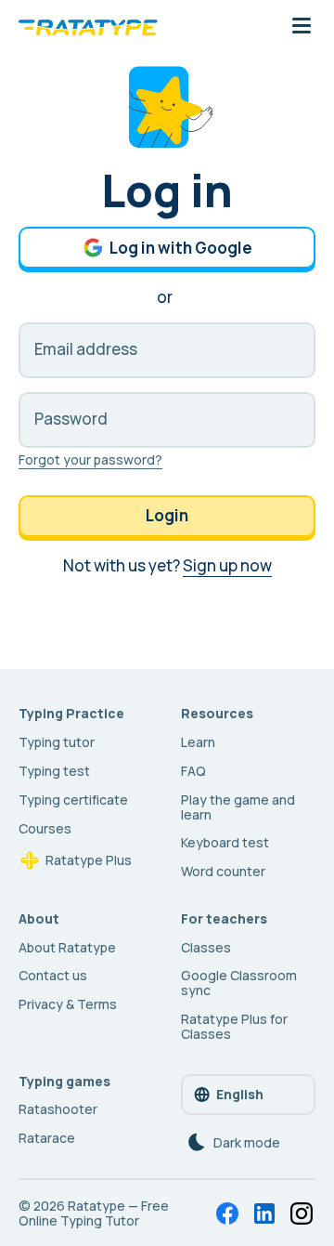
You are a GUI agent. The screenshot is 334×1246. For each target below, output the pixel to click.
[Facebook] (227, 1213)
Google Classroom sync (239, 982)
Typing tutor (57, 742)
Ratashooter (58, 1109)
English (239, 1094)
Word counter (223, 871)
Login (167, 515)
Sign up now (227, 565)
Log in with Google (180, 247)
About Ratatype (67, 947)
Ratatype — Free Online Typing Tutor (94, 1213)
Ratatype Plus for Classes (234, 1026)
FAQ (193, 771)
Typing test (54, 771)
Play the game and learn (238, 807)
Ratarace (47, 1138)
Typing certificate (73, 799)
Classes (206, 947)
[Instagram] (301, 1213)
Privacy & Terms (68, 1004)
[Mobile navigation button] (301, 27)
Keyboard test (225, 842)
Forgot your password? (90, 459)
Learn (198, 742)
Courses (45, 828)
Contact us (53, 975)
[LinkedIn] (264, 1213)
